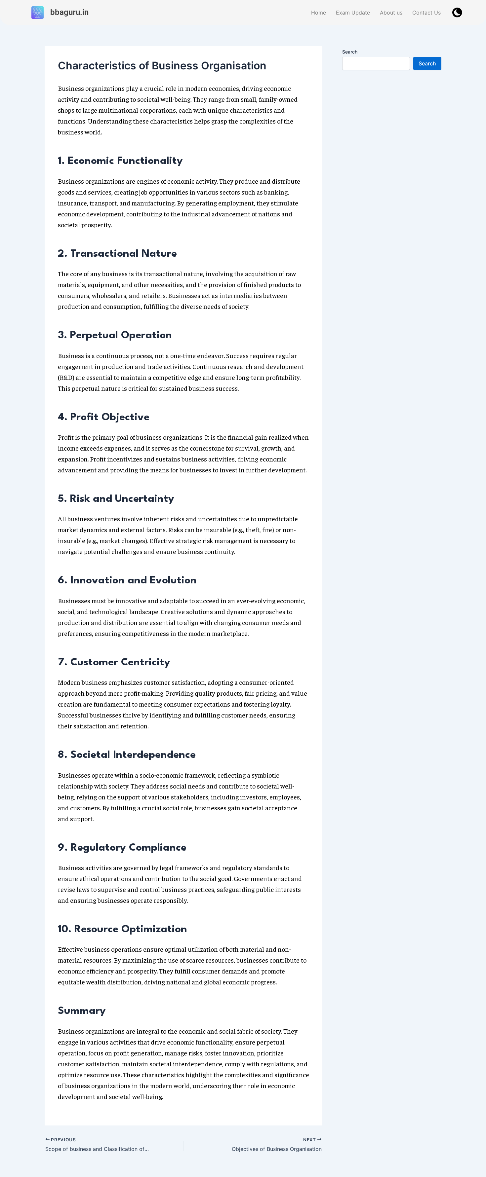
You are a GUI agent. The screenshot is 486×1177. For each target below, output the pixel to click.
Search (349, 52)
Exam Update (353, 12)
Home (318, 12)
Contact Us (426, 12)
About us (391, 12)
